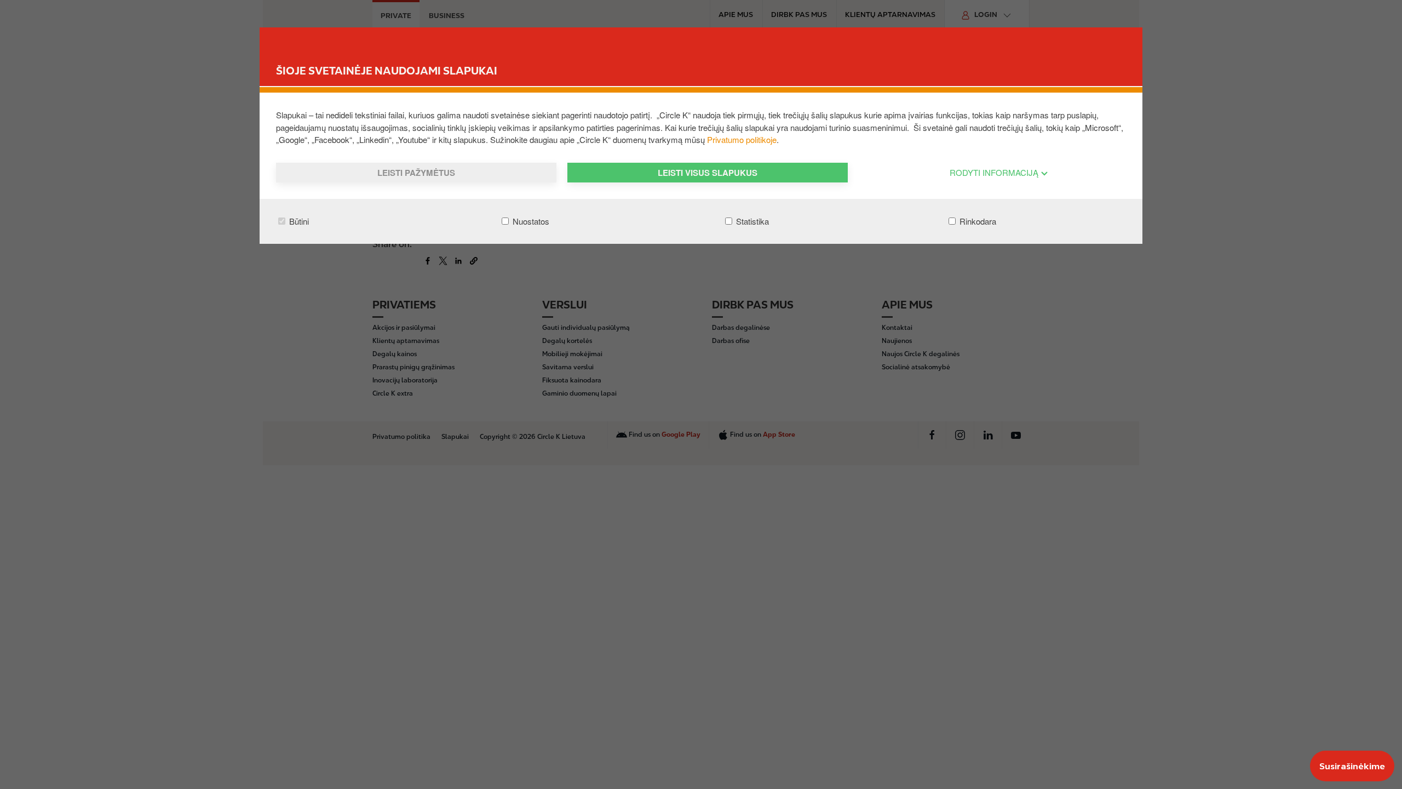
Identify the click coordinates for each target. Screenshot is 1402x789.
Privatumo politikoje (742, 139)
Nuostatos (529, 221)
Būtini (298, 221)
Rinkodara (976, 221)
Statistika (751, 221)
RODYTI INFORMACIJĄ (995, 172)
